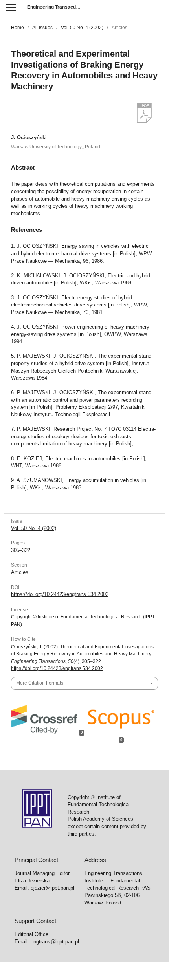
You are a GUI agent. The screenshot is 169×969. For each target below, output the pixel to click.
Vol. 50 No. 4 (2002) (82, 27)
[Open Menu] (11, 7)
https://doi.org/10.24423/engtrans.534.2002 (59, 594)
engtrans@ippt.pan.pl (55, 942)
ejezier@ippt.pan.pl (52, 888)
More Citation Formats (39, 683)
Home (17, 27)
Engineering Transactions (55, 7)
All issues (42, 27)
